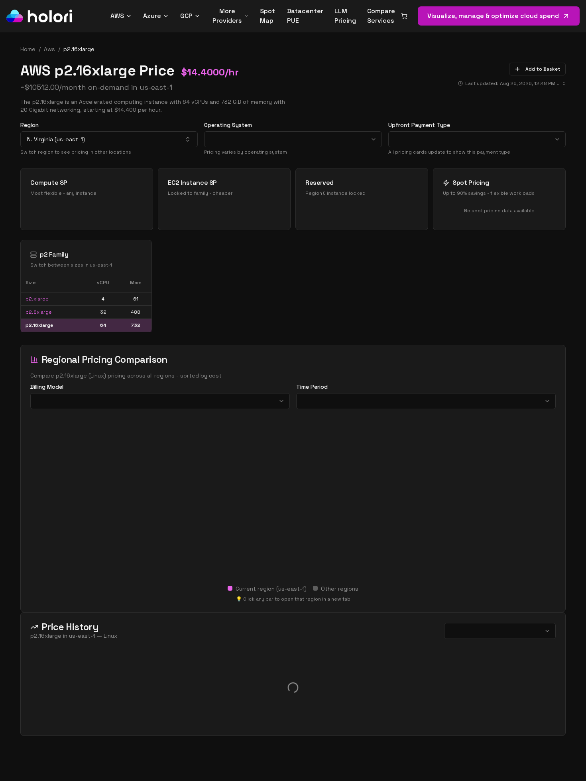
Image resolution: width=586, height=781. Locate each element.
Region (29, 125)
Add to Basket (542, 69)
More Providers (227, 16)
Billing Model (46, 386)
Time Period (312, 386)
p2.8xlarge (39, 312)
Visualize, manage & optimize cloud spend (493, 16)
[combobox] (109, 139)
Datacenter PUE (305, 16)
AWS (117, 16)
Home (27, 49)
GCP (186, 16)
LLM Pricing (345, 16)
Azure (152, 16)
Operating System (228, 125)
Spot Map (267, 16)
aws (49, 49)
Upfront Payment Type (419, 125)
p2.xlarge (37, 299)
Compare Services (381, 16)
